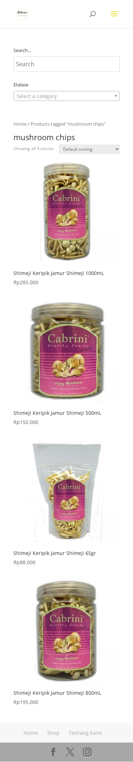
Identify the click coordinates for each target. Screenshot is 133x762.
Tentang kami (85, 732)
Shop (53, 732)
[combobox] (66, 96)
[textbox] (67, 96)
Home (20, 124)
